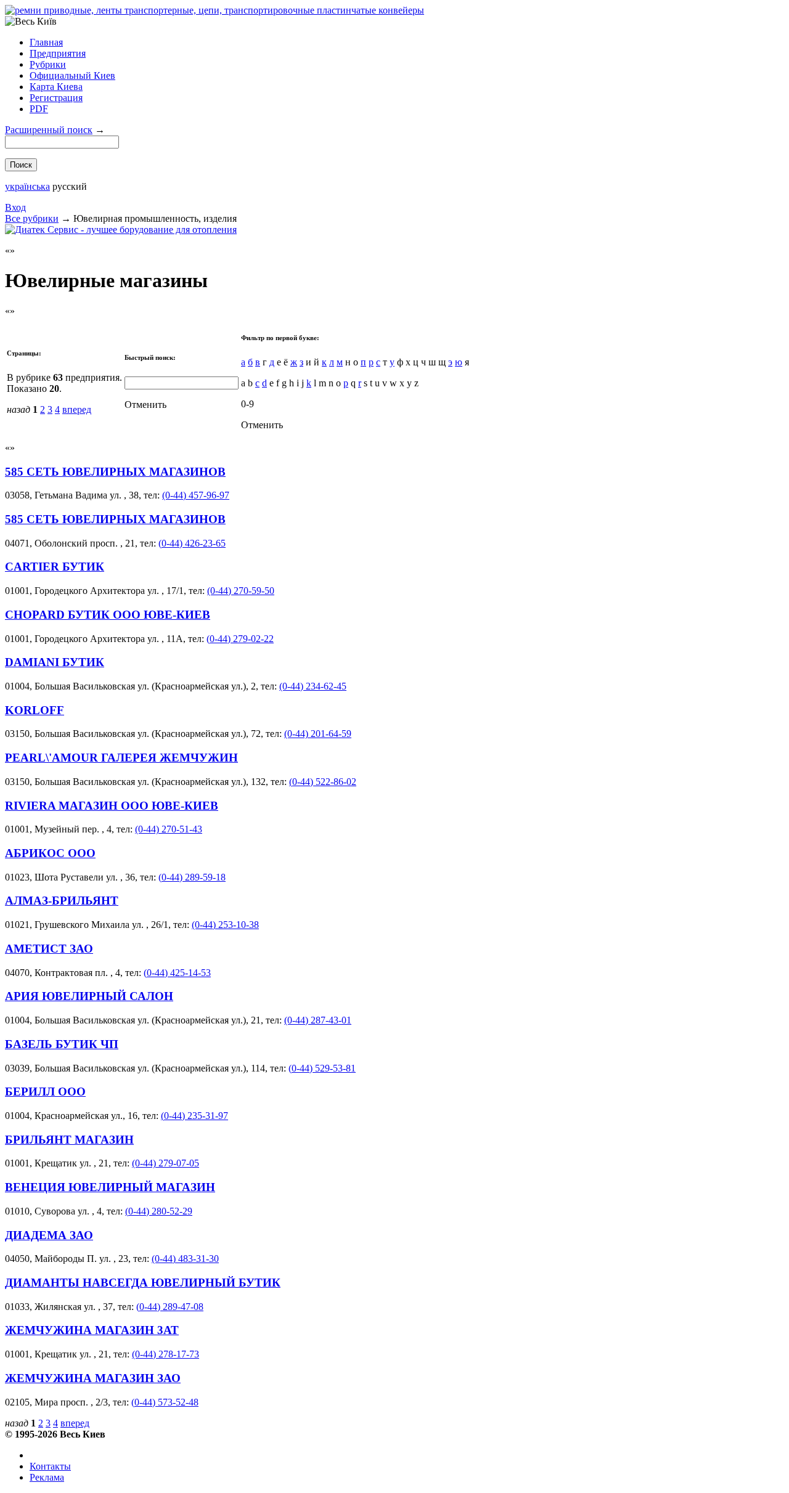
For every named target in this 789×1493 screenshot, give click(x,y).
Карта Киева (56, 86)
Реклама (47, 1477)
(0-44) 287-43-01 (317, 1020)
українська (27, 186)
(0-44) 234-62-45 (312, 686)
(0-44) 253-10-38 (225, 924)
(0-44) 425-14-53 (177, 972)
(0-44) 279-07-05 (165, 1163)
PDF (39, 109)
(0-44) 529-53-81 (322, 1068)
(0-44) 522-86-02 (322, 781)
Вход (15, 207)
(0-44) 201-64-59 (317, 733)
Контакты (50, 1466)
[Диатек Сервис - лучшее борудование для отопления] (121, 229)
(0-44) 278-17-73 (165, 1354)
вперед (76, 409)
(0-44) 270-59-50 (240, 590)
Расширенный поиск (48, 129)
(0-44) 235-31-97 (194, 1115)
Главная (46, 42)
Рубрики (48, 64)
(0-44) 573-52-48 (164, 1402)
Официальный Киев (72, 75)
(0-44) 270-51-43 (168, 829)
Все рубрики (32, 218)
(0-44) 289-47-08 (169, 1306)
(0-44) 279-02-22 (240, 638)
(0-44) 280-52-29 (158, 1211)
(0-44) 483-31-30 (185, 1258)
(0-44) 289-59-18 (192, 877)
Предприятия (58, 53)
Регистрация (56, 97)
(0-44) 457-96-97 (195, 495)
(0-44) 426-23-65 (192, 543)
